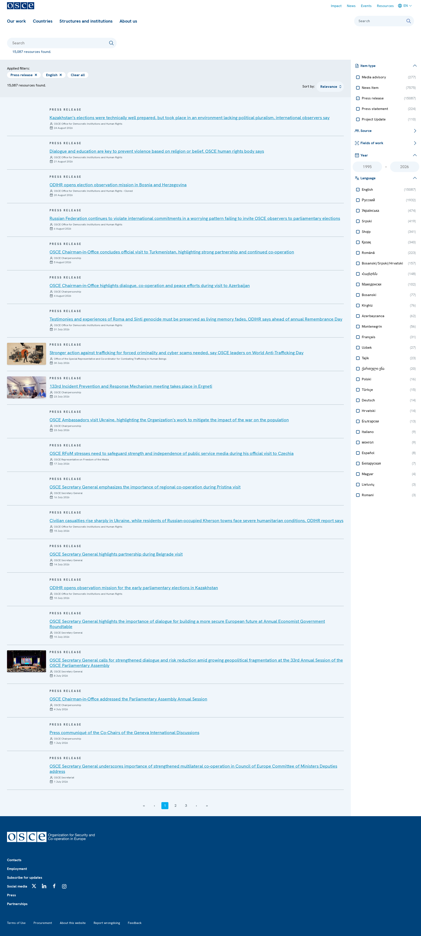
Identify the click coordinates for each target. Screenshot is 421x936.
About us (128, 21)
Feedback (134, 923)
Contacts (14, 860)
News (351, 6)
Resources (385, 6)
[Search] (408, 21)
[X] (34, 886)
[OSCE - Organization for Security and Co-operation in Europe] (20, 5)
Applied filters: (18, 68)
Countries (42, 21)
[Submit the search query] (111, 43)
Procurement (43, 923)
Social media (17, 886)
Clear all (78, 75)
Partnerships (17, 904)
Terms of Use (16, 923)
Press (11, 895)
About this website (73, 923)
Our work (16, 21)
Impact (336, 6)
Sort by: (308, 86)
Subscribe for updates (24, 877)
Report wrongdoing (107, 923)
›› (207, 805)
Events (366, 6)
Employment (17, 868)
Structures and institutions (85, 21)
